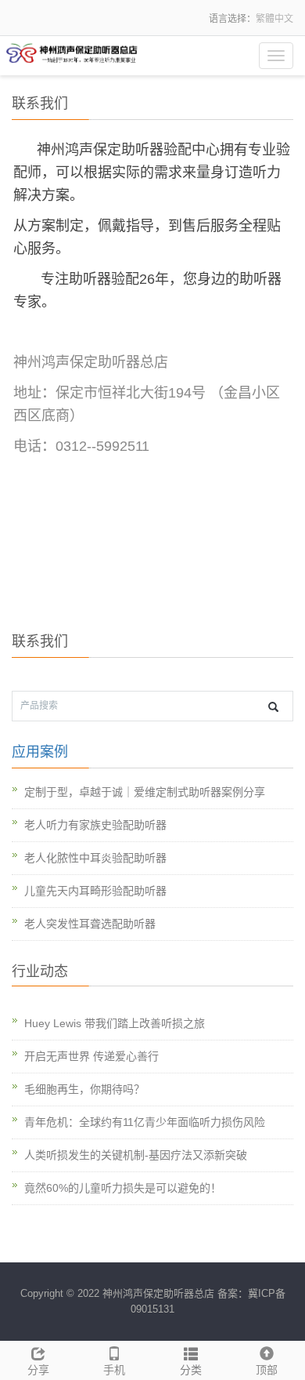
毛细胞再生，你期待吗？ (84, 1089)
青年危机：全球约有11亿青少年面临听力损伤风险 (144, 1122)
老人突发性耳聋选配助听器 (90, 923)
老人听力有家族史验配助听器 (95, 825)
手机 (114, 1370)
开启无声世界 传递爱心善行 (91, 1056)
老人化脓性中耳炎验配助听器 (95, 858)
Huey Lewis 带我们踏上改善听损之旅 (114, 1023)
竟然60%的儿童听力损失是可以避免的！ (122, 1188)
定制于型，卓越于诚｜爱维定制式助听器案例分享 (144, 792)
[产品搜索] (273, 706)
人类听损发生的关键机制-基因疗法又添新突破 (135, 1155)
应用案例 (40, 752)
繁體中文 (274, 18)
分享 (38, 1370)
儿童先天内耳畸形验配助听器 (95, 890)
